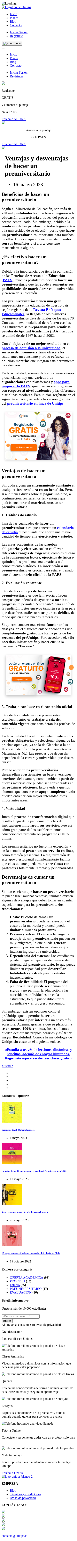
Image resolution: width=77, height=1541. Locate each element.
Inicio (13, 14)
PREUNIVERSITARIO (26, 1288)
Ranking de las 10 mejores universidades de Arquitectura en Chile (34, 1171)
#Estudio (7, 1066)
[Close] (3, 48)
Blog (13, 21)
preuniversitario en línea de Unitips (35, 403)
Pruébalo (12, 1473)
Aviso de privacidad (23, 1498)
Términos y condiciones (25, 1494)
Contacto (16, 25)
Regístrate (16, 36)
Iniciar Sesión (19, 32)
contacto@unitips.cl (14, 1536)
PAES (7, 280)
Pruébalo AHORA (14, 119)
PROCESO (17, 1281)
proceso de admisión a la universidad (31, 348)
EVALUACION (21, 1292)
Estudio (15, 1285)
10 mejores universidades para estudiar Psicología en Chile (31, 1253)
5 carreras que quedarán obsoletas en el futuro (25, 1212)
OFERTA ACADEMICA (26, 1277)
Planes (14, 18)
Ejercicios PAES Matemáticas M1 (18, 1130)
